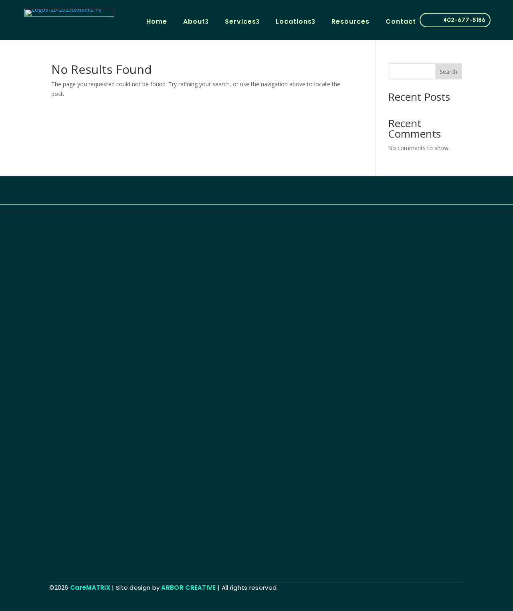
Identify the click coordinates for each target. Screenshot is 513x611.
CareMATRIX (90, 587)
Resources (350, 21)
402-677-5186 (464, 20)
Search (448, 71)
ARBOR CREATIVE (188, 587)
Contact (401, 21)
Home (156, 21)
